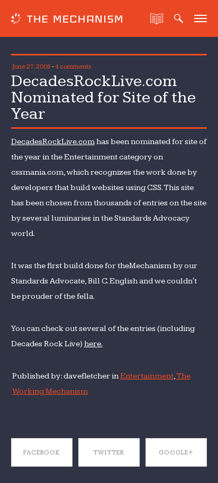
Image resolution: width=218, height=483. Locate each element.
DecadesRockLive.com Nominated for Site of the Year (103, 97)
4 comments (73, 67)
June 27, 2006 (31, 67)
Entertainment (147, 376)
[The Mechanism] (66, 20)
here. (93, 343)
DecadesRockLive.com (53, 141)
